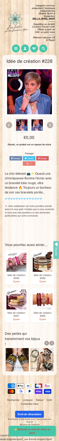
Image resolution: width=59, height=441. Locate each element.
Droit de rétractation (29, 414)
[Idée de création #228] (22, 125)
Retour (39, 400)
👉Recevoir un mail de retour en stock (32, 431)
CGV (49, 400)
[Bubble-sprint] (16, 23)
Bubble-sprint (30, 419)
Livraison (27, 400)
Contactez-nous (29, 404)
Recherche (13, 400)
